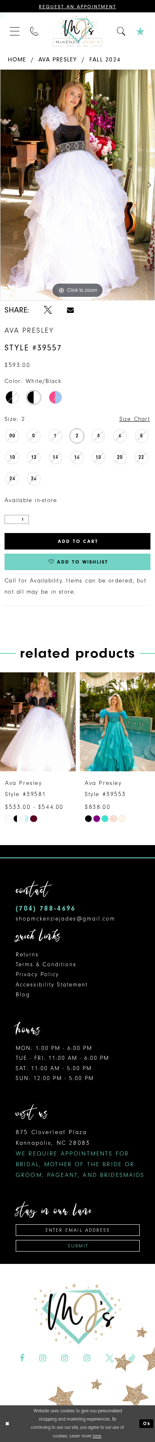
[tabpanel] (77, 185)
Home (17, 59)
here (97, 1436)
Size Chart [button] (134, 419)
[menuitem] (15, 31)
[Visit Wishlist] (140, 30)
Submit (78, 1246)
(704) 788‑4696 (46, 908)
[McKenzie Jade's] (78, 31)
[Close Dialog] (7, 1424)
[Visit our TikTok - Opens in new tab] (132, 1358)
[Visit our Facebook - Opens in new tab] (22, 1358)
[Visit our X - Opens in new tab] (109, 1358)
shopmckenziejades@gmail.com (65, 918)
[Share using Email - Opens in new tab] (70, 310)
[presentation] (47, 721)
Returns (27, 954)
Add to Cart (78, 541)
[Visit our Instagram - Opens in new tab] (43, 1358)
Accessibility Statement (52, 984)
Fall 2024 (105, 59)
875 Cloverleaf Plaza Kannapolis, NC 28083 (80, 1154)
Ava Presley (57, 59)
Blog (23, 994)
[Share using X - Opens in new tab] (47, 310)
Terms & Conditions (46, 964)
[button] (15, 31)
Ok (146, 1423)
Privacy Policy (37, 974)
